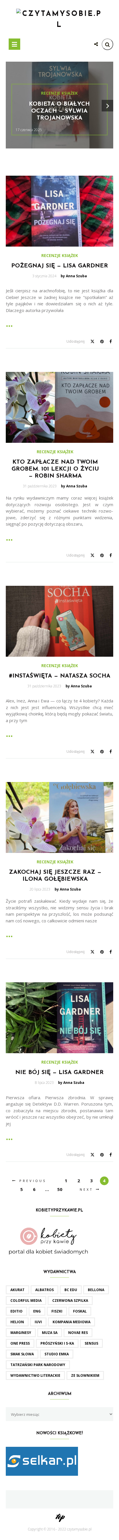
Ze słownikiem (85, 1375)
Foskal (80, 1311)
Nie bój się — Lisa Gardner (59, 1072)
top (59, 1516)
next (86, 1189)
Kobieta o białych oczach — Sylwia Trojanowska (59, 111)
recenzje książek (59, 93)
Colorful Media (26, 1300)
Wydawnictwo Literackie (35, 1375)
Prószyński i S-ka (57, 1343)
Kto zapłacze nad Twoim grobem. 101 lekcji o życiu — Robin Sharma (55, 469)
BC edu (70, 1289)
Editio (16, 1311)
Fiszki (56, 1311)
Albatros (44, 1289)
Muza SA (49, 1332)
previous (32, 1181)
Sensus (91, 1343)
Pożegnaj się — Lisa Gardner (59, 266)
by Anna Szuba (74, 276)
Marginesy (20, 1332)
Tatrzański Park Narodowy (37, 1364)
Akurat (17, 1289)
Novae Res (78, 1332)
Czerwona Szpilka (70, 1300)
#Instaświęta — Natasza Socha (59, 676)
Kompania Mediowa (71, 1321)
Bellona (96, 1289)
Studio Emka (56, 1354)
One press (20, 1343)
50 (59, 1189)
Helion (17, 1321)
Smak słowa (22, 1354)
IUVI (38, 1321)
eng (37, 1311)
